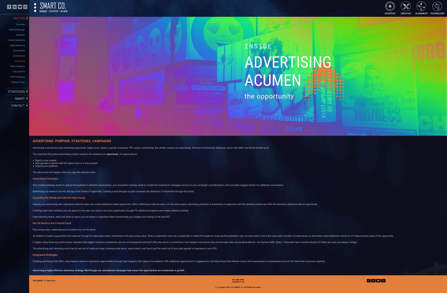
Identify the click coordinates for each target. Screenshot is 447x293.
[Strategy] (390, 7)
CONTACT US (238, 282)
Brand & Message (17, 29)
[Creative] (406, 7)
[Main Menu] (35, 7)
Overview (20, 24)
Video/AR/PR (19, 71)
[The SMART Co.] (53, 7)
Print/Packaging (17, 77)
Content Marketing (16, 40)
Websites (20, 35)
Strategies (16, 91)
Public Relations (17, 66)
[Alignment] (421, 7)
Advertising (20, 61)
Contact (18, 105)
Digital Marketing (17, 45)
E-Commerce (19, 56)
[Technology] (437, 7)
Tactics (19, 18)
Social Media (19, 50)
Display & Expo (18, 82)
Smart (20, 98)
